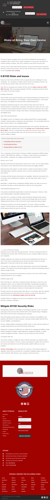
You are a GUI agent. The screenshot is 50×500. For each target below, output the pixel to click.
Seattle (32, 486)
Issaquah (13, 482)
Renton (13, 486)
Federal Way (43, 480)
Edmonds (14, 480)
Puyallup (42, 484)
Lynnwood (4, 484)
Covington (43, 477)
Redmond (4, 486)
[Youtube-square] (28, 404)
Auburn (3, 477)
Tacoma (23, 489)
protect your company (13, 70)
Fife (3, 482)
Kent (22, 482)
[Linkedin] (22, 404)
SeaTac (42, 486)
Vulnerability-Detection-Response (12, 141)
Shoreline (4, 489)
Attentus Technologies (7, 349)
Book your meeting (28, 7)
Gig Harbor (14, 491)
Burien (32, 477)
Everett (32, 480)
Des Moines (4, 480)
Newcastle (33, 484)
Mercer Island (24, 484)
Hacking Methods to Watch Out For (13, 147)
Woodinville (43, 489)
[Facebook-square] (25, 404)
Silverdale (23, 491)
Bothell (22, 477)
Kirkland (33, 482)
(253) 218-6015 (13, 465)
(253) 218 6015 (17, 2)
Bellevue (13, 477)
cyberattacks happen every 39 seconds (23, 295)
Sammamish (24, 486)
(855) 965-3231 (12, 462)
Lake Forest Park (44, 482)
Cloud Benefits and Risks (10, 144)
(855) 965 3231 (16, 3)
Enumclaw (23, 480)
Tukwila (32, 489)
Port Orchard (4, 491)
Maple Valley (14, 484)
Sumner (13, 489)
